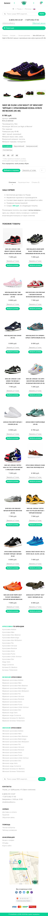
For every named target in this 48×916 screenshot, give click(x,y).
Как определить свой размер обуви (15, 163)
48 (17, 155)
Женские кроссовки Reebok (13, 750)
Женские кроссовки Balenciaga (14, 739)
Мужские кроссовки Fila (11, 694)
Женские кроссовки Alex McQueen (15, 742)
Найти (42, 14)
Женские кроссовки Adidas (12, 731)
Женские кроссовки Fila (11, 744)
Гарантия (5, 815)
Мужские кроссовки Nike (12, 683)
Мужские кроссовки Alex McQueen (15, 691)
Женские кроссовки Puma (12, 755)
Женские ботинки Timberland (13, 771)
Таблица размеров (9, 830)
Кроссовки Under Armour (12, 657)
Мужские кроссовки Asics (12, 702)
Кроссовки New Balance (11, 635)
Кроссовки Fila (8, 643)
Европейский (19, 146)
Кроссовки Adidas (9, 629)
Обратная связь (8, 817)
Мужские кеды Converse (11, 715)
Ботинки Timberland (9, 670)
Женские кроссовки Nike (12, 734)
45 (4, 155)
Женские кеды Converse (11, 766)
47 (12, 155)
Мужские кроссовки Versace (13, 696)
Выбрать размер (12, 265)
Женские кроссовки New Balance (15, 736)
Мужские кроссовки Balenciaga (14, 688)
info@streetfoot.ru (9, 23)
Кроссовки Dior (8, 659)
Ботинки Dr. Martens (9, 667)
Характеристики (23, 182)
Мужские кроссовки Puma (12, 705)
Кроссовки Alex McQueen (12, 640)
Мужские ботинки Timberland (13, 721)
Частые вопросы (8, 828)
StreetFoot (24, 3)
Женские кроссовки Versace (13, 747)
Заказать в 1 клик (29, 170)
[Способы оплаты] (24, 907)
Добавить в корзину (11, 170)
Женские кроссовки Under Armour (15, 758)
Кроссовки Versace (9, 646)
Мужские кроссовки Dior (11, 710)
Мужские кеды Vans (10, 713)
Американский (31, 146)
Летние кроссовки (24, 35)
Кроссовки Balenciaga (10, 638)
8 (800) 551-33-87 (16, 20)
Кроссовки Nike (8, 632)
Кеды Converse (8, 665)
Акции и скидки (8, 840)
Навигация (10, 28)
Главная (5, 35)
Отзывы (5, 843)
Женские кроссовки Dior (11, 761)
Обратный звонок (38, 23)
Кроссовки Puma (8, 654)
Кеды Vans (6, 662)
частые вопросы (34, 210)
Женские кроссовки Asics (12, 753)
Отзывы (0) (35, 182)
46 (8, 155)
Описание (12, 182)
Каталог (13, 35)
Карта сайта (6, 846)
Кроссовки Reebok (9, 648)
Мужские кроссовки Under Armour (15, 707)
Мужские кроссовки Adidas (12, 680)
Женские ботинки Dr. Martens (13, 769)
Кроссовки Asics (8, 651)
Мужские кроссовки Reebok (13, 699)
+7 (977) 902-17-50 (32, 20)
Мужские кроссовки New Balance (15, 686)
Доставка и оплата (9, 812)
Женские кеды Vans (10, 763)
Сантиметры (7, 150)
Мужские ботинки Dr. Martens (13, 718)
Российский (7, 146)
